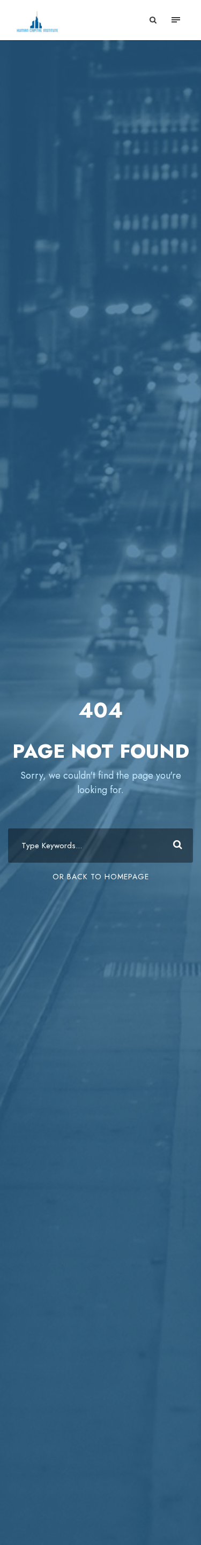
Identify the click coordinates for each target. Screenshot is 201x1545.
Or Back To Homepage (101, 876)
